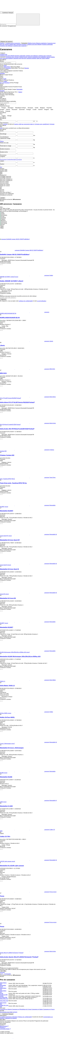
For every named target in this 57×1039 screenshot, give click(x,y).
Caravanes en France (49, 1009)
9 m (12, 159)
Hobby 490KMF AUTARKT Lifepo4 (11, 281)
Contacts (15, 1012)
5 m (3, 159)
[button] (28, 34)
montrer (3, 198)
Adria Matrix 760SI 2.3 (7, 685)
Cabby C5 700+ (5, 836)
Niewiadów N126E (6, 777)
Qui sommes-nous (5, 1012)
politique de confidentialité (26, 301)
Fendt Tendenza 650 (3, 994)
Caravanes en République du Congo (22, 1009)
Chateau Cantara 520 (7, 455)
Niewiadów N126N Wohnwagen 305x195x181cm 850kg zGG (20, 656)
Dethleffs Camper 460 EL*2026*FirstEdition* (15, 254)
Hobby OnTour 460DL (7, 717)
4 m (1, 159)
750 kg (2, 141)
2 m (1, 167)
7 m (8, 159)
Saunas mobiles (9, 44)
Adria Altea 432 (4, 1000)
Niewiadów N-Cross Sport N (9, 569)
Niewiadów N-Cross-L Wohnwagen (12, 748)
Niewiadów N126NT (6, 511)
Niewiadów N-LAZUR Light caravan (12, 865)
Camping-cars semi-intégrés (34, 44)
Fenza (2, 896)
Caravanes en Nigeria (6, 1009)
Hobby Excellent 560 (3, 996)
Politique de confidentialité (25, 1017)
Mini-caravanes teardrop (20, 44)
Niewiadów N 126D (6, 806)
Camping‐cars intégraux (6, 45)
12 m (20, 159)
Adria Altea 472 (4, 998)
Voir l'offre (3, 971)
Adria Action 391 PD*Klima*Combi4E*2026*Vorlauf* (17, 429)
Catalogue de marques (11, 1018)
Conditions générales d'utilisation (9, 1017)
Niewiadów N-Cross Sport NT (10, 540)
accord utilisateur (41, 301)
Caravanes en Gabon (37, 1009)
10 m (14, 159)
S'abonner (3, 299)
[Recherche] (28, 19)
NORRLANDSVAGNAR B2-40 (10, 317)
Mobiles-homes (32, 43)
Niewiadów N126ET (6, 627)
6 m (5, 159)
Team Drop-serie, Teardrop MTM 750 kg (13, 483)
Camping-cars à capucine (19, 45)
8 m (10, 159)
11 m (17, 159)
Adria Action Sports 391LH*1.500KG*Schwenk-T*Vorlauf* (19, 957)
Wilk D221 (3, 373)
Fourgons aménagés (47, 44)
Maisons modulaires (41, 43)
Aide (11, 1012)
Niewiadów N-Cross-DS (8, 598)
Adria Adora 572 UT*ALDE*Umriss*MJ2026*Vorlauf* (17, 402)
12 (5, 973)
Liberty (2, 345)
